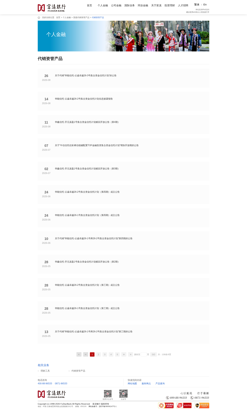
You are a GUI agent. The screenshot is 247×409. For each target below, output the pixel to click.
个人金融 (103, 5)
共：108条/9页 (164, 354)
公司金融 (116, 5)
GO (153, 354)
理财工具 (45, 371)
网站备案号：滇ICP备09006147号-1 (102, 406)
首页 (89, 5)
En (205, 4)
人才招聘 (183, 5)
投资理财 (170, 5)
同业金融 (143, 5)
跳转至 (137, 354)
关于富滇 (156, 5)
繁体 (196, 4)
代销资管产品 (98, 17)
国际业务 (130, 5)
